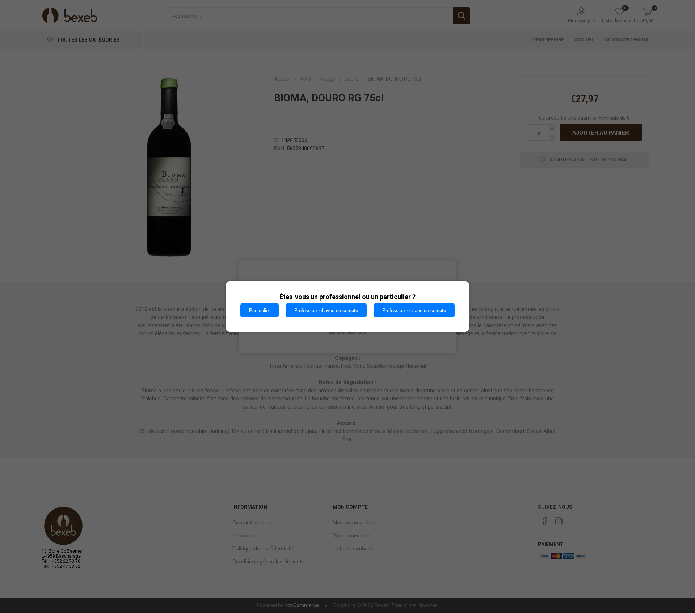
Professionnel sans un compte (414, 310)
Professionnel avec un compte (326, 310)
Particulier (259, 310)
